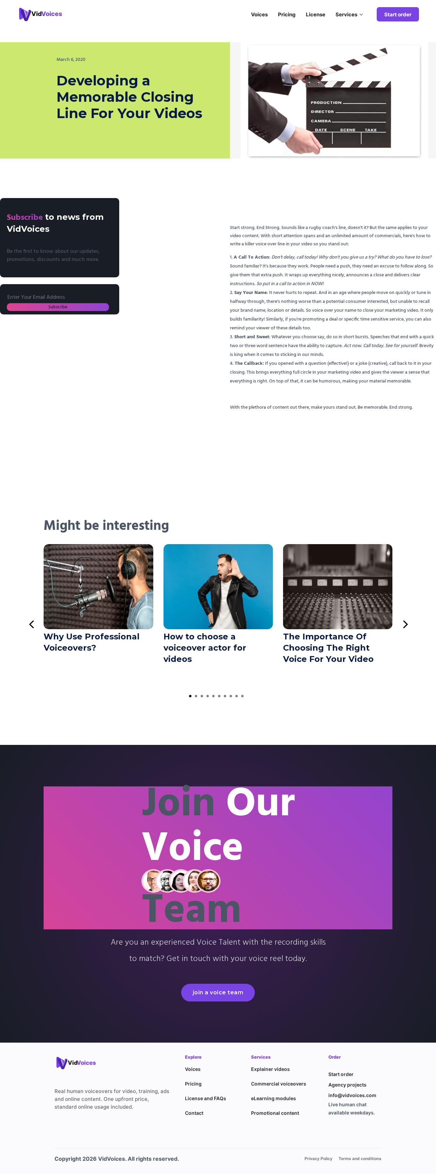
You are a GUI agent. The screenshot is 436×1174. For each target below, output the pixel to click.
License (315, 14)
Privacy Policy (318, 1158)
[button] (190, 696)
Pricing (287, 14)
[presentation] (31, 624)
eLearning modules (273, 1098)
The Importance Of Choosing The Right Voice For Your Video (328, 648)
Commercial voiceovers (278, 1084)
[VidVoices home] (80, 1062)
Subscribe (57, 307)
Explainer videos (270, 1069)
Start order (397, 14)
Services (346, 14)
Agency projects (347, 1085)
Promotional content (275, 1113)
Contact (194, 1113)
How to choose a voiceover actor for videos (205, 648)
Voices (259, 14)
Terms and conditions (360, 1158)
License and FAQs (205, 1098)
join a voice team (218, 992)
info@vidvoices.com (352, 1095)
